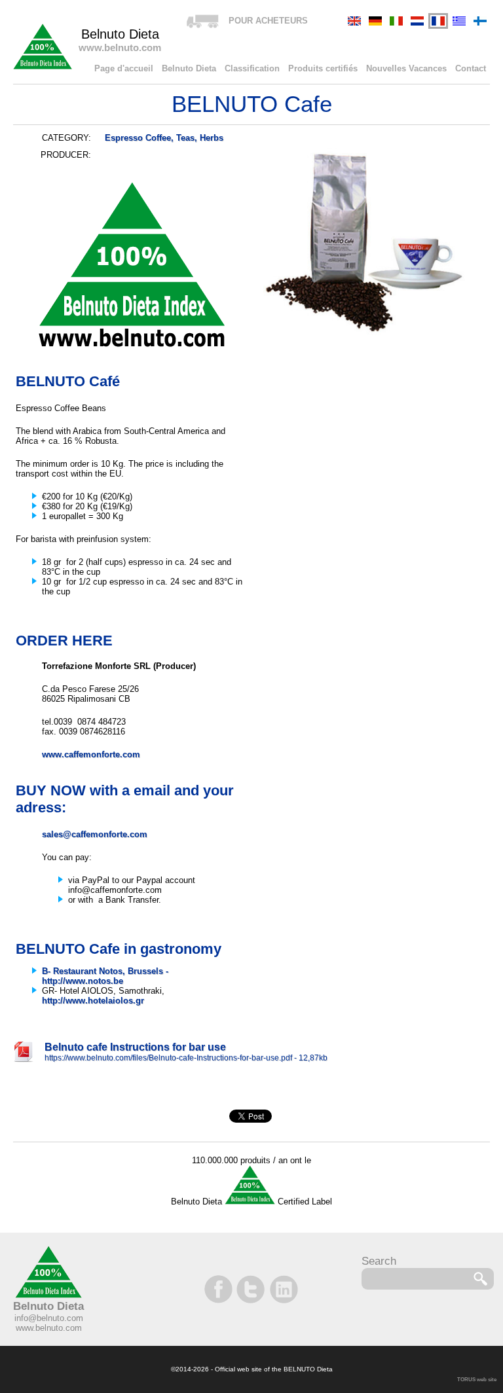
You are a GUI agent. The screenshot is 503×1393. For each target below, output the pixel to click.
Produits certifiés (323, 68)
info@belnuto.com (48, 1318)
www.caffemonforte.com (91, 754)
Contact (470, 68)
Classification (252, 68)
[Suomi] (480, 21)
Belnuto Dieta (189, 68)
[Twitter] (251, 1289)
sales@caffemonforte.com (94, 834)
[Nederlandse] (417, 21)
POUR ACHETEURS (268, 21)
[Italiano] (396, 21)
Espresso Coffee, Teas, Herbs (164, 138)
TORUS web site (476, 1379)
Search (379, 1261)
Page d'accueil (123, 68)
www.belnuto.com (49, 1328)
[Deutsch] (375, 21)
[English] (354, 21)
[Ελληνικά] (459, 21)
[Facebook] (220, 1289)
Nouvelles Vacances (406, 68)
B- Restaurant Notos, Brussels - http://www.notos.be (105, 976)
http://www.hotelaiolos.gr (93, 1000)
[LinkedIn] (283, 1289)
